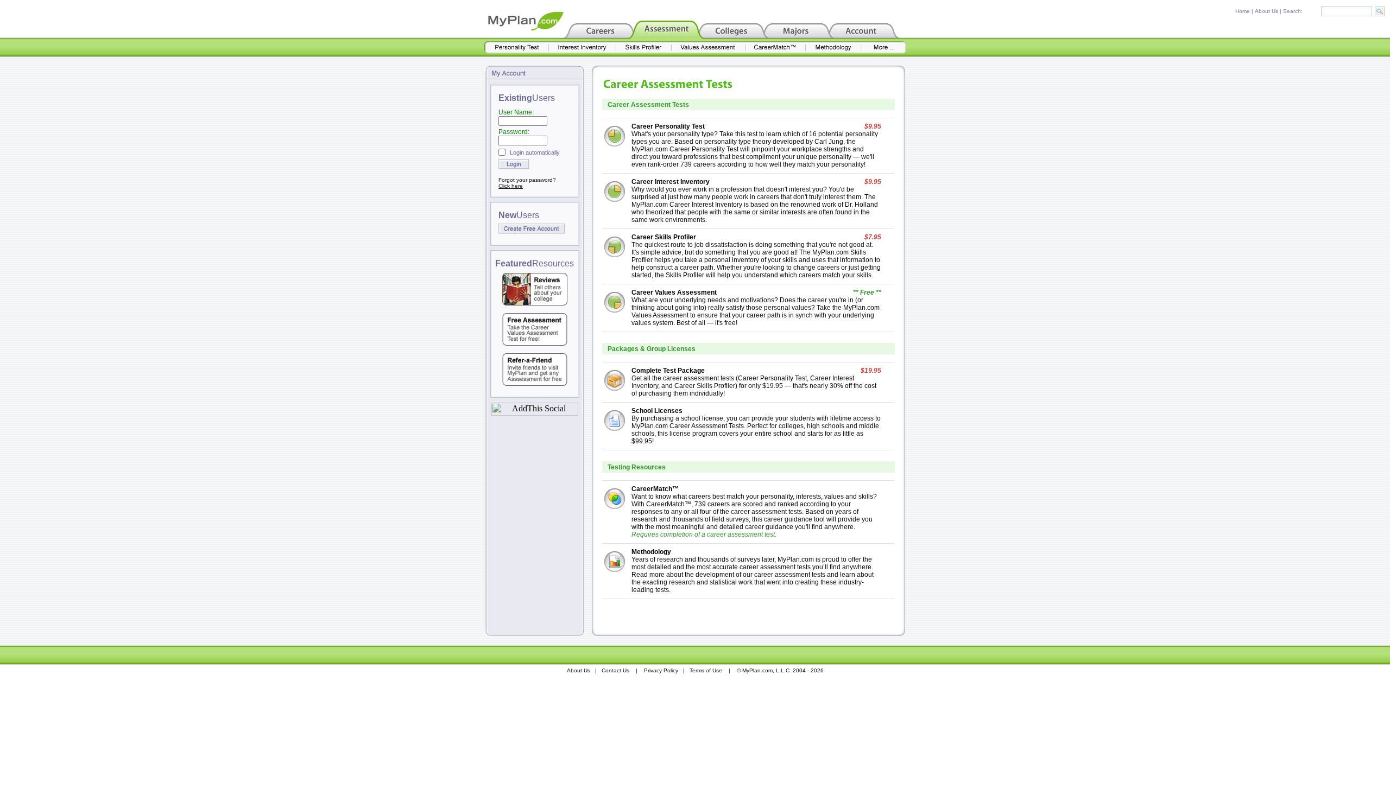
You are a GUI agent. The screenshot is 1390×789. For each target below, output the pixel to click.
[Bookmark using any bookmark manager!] (534, 412)
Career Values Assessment (674, 292)
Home (1242, 11)
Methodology (651, 552)
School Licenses (657, 411)
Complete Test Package (668, 370)
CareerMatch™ (655, 489)
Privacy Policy (661, 670)
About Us (1266, 11)
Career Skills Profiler (663, 237)
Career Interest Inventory (670, 182)
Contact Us (615, 670)
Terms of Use (706, 670)
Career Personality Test (668, 126)
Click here (510, 186)
